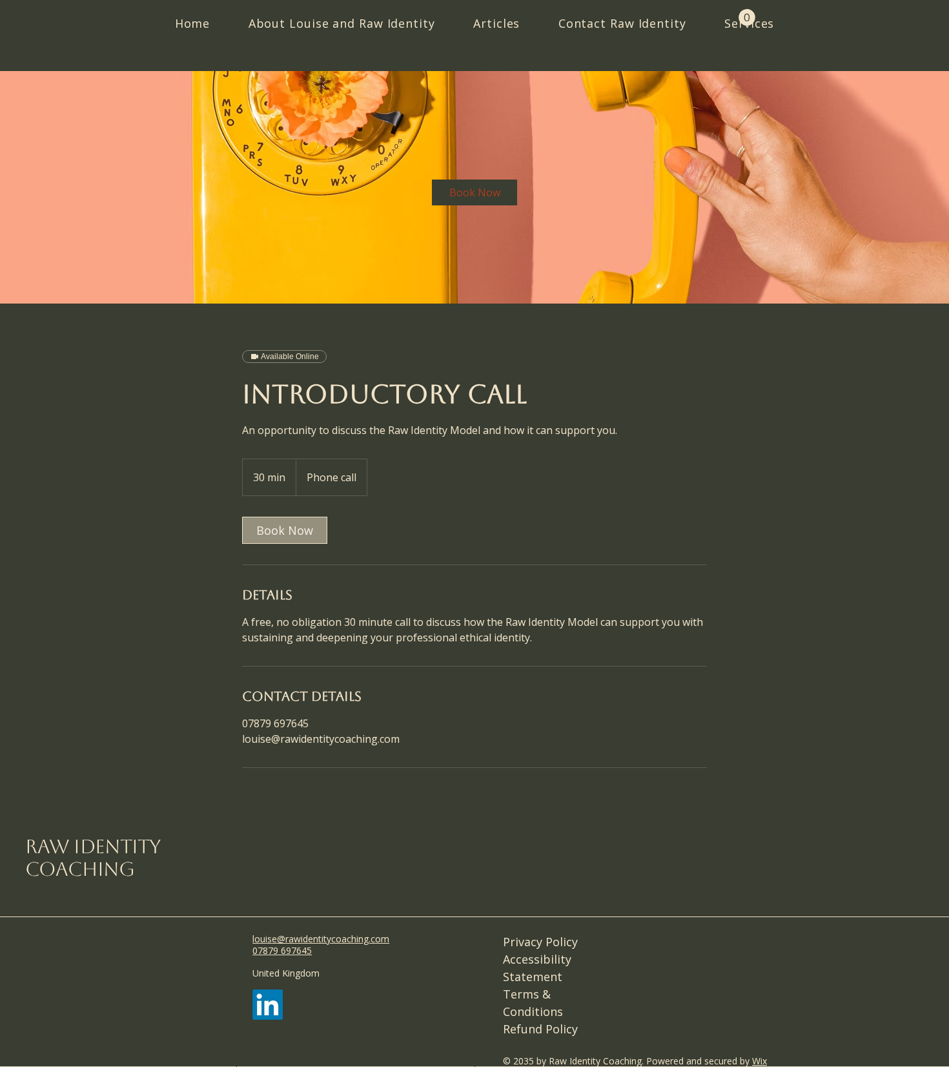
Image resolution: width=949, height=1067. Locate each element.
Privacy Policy (540, 941)
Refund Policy (540, 1029)
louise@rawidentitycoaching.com (321, 739)
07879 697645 (282, 950)
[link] (474, 192)
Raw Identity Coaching (93, 857)
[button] (747, 17)
